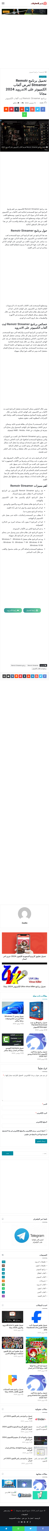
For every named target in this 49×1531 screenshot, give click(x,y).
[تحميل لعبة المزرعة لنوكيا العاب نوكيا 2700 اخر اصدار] (36, 1350)
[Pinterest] (24, 1522)
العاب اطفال (41, 1273)
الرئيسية (42, 72)
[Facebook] (30, 1522)
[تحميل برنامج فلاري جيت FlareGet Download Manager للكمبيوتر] (36, 1011)
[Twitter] (27, 1522)
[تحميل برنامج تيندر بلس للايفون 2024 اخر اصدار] (40, 1419)
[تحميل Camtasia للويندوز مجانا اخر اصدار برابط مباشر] (13, 1039)
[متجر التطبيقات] (39, 3)
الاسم (44, 1104)
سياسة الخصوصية (15, 1518)
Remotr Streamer (33, 665)
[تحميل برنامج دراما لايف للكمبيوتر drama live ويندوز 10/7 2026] (36, 1041)
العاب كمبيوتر (41, 1277)
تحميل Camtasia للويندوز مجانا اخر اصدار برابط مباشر (14, 1049)
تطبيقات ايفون (41, 1266)
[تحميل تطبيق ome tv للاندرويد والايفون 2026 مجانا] (12, 1317)
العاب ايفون (42, 1288)
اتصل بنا (30, 1518)
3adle (41, 103)
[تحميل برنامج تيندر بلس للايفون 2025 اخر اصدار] (40, 1461)
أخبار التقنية (42, 1296)
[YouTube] (21, 1522)
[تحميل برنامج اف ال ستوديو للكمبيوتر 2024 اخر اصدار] (40, 1440)
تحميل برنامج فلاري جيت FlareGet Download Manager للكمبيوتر (38, 1024)
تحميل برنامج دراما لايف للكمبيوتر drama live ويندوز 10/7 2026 (37, 1054)
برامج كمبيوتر (33, 72)
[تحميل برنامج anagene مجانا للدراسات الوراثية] (40, 1451)
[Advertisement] (24, 41)
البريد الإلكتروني (41, 1113)
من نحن (24, 1518)
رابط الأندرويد (12, 610)
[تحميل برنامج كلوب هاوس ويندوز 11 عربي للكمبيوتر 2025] (40, 1495)
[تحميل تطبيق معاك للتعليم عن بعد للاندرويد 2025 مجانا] (9, 1484)
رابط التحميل (31, 610)
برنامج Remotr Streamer (18, 665)
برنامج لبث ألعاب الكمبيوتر (39, 668)
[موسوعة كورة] (24, 12)
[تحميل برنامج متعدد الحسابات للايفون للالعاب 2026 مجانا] (12, 1381)
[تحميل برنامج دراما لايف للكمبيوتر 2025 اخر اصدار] (24, 1484)
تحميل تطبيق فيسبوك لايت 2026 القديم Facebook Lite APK (37, 1327)
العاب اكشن (41, 1292)
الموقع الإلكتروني (41, 1122)
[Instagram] (18, 1522)
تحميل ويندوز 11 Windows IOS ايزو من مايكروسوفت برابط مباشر (14, 1018)
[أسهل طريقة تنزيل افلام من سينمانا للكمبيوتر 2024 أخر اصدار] (9, 1495)
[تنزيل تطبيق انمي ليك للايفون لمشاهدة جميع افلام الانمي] (12, 1343)
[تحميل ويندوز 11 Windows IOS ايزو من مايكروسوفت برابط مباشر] (13, 1008)
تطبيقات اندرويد (40, 1262)
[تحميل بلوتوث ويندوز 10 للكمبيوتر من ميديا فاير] (24, 1495)
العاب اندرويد (41, 1285)
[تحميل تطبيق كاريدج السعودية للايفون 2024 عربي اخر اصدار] (40, 1429)
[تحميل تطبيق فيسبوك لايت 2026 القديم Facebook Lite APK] (36, 1317)
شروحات (42, 1281)
